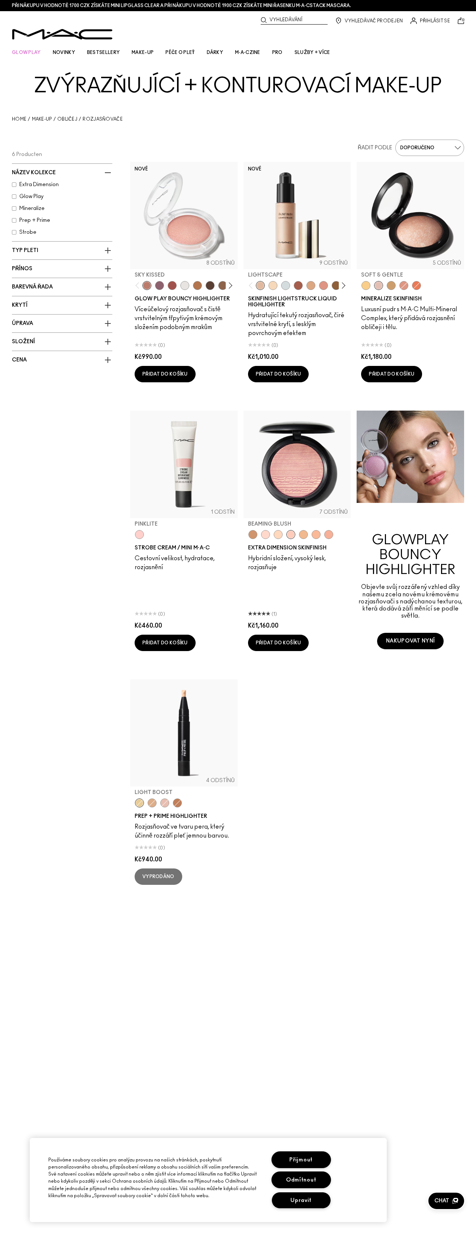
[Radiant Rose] (165, 803)
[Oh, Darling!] (303, 534)
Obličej (67, 119)
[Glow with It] (316, 534)
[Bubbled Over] (311, 285)
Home (19, 119)
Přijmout (301, 1160)
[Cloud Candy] (172, 285)
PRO (277, 52)
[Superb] (329, 534)
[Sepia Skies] (223, 285)
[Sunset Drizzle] (159, 285)
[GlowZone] (210, 285)
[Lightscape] (260, 285)
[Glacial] (285, 285)
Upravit (301, 1200)
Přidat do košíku (165, 374)
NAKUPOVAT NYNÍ (410, 641)
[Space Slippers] (323, 285)
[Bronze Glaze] (336, 285)
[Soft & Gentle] (378, 285)
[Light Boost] (139, 803)
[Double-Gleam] (273, 285)
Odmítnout (301, 1180)
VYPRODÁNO (158, 876)
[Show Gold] (265, 534)
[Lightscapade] (391, 285)
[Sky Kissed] (147, 285)
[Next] (229, 286)
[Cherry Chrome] (298, 285)
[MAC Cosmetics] (62, 34)
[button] (446, 1201)
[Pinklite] (139, 534)
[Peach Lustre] (177, 803)
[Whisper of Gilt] (253, 534)
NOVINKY (64, 52)
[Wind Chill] (185, 285)
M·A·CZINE (247, 52)
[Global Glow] (366, 285)
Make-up (42, 119)
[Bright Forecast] (152, 803)
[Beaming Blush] (291, 534)
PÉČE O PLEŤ (179, 52)
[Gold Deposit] (416, 285)
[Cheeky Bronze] (404, 285)
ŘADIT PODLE (375, 147)
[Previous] (139, 286)
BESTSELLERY (103, 52)
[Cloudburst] (197, 285)
